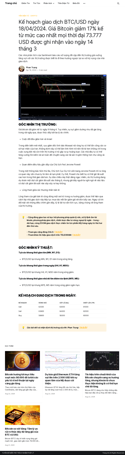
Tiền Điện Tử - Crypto (28, 16)
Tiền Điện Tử (63, 3)
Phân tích (48, 3)
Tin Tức (36, 3)
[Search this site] (118, 3)
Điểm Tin (26, 3)
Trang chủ (11, 3)
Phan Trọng (31, 67)
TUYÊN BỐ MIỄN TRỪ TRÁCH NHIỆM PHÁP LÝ (18, 453)
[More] (84, 3)
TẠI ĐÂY (58, 232)
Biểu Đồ (76, 3)
